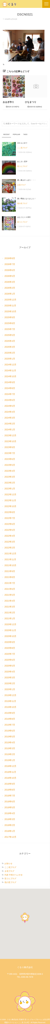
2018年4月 (9, 813)
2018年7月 (9, 796)
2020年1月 (9, 689)
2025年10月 (10, 311)
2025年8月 (9, 323)
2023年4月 (9, 471)
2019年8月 (9, 719)
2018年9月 (9, 784)
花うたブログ (22, 166)
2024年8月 (9, 388)
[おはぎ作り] (14, 86)
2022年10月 (10, 506)
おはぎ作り (8, 102)
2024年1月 (9, 429)
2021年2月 (9, 613)
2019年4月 (9, 742)
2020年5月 (9, 666)
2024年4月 (9, 412)
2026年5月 (9, 276)
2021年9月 (9, 571)
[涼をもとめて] (9, 149)
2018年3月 (9, 819)
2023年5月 (9, 465)
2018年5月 (9, 807)
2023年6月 (9, 459)
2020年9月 (9, 642)
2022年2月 (9, 548)
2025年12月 (10, 300)
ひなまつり (30, 102)
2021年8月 (9, 577)
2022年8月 (9, 512)
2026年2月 (9, 288)
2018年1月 (9, 831)
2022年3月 (9, 542)
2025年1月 (9, 359)
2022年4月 (9, 536)
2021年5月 (9, 595)
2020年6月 (9, 660)
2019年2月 (9, 754)
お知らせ (8, 863)
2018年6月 (9, 801)
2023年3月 (9, 477)
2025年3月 (9, 347)
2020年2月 (9, 683)
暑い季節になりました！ (26, 199)
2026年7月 (9, 264)
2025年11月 (10, 306)
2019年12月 (10, 695)
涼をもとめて (22, 143)
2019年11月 (10, 701)
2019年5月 (9, 737)
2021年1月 (9, 618)
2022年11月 (10, 500)
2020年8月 (9, 648)
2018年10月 (10, 778)
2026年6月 (9, 270)
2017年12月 (10, 837)
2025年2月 (9, 353)
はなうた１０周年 (24, 217)
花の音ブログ (22, 203)
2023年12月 (10, 435)
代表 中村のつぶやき (13, 875)
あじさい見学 (22, 162)
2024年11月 (10, 370)
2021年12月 (10, 553)
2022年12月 (10, 494)
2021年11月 (10, 559)
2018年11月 (10, 772)
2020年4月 (9, 672)
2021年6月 (9, 589)
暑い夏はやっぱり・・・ (26, 180)
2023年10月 (10, 441)
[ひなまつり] (36, 86)
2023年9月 (9, 447)
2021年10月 (10, 565)
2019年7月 (9, 725)
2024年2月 (9, 424)
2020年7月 (9, 654)
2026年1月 (9, 294)
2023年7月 (9, 453)
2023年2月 (9, 483)
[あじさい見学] (9, 168)
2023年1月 (9, 489)
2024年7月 (9, 394)
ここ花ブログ (22, 148)
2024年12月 (10, 365)
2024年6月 (9, 400)
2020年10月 (10, 636)
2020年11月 (10, 630)
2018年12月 (10, 766)
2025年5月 (9, 335)
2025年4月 (9, 341)
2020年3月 (9, 677)
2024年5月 (9, 406)
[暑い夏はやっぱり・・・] (9, 186)
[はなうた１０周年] (9, 223)
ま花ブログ (21, 185)
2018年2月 (9, 825)
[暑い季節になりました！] (9, 205)
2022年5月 (9, 530)
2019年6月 (9, 731)
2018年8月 (9, 790)
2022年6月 (9, 524)
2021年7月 (9, 583)
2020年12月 (10, 624)
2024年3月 (9, 418)
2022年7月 (9, 518)
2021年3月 (9, 607)
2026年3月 (9, 282)
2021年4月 (9, 601)
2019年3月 (9, 748)
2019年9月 (9, 713)
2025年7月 (9, 329)
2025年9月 (9, 317)
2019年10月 (10, 707)
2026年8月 (9, 258)
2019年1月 (9, 760)
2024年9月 (9, 382)
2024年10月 (10, 376)
